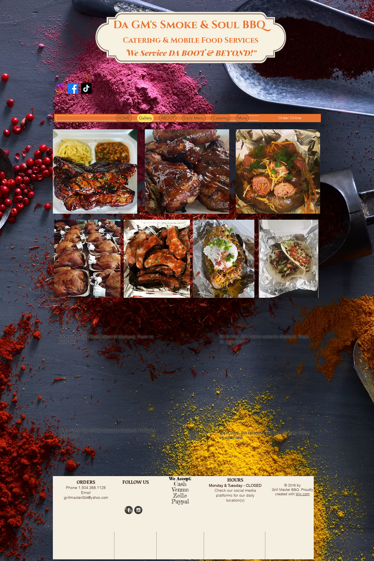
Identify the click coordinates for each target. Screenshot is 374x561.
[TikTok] (86, 88)
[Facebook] (73, 88)
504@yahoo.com (95, 497)
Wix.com (303, 494)
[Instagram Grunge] (138, 510)
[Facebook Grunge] (129, 510)
